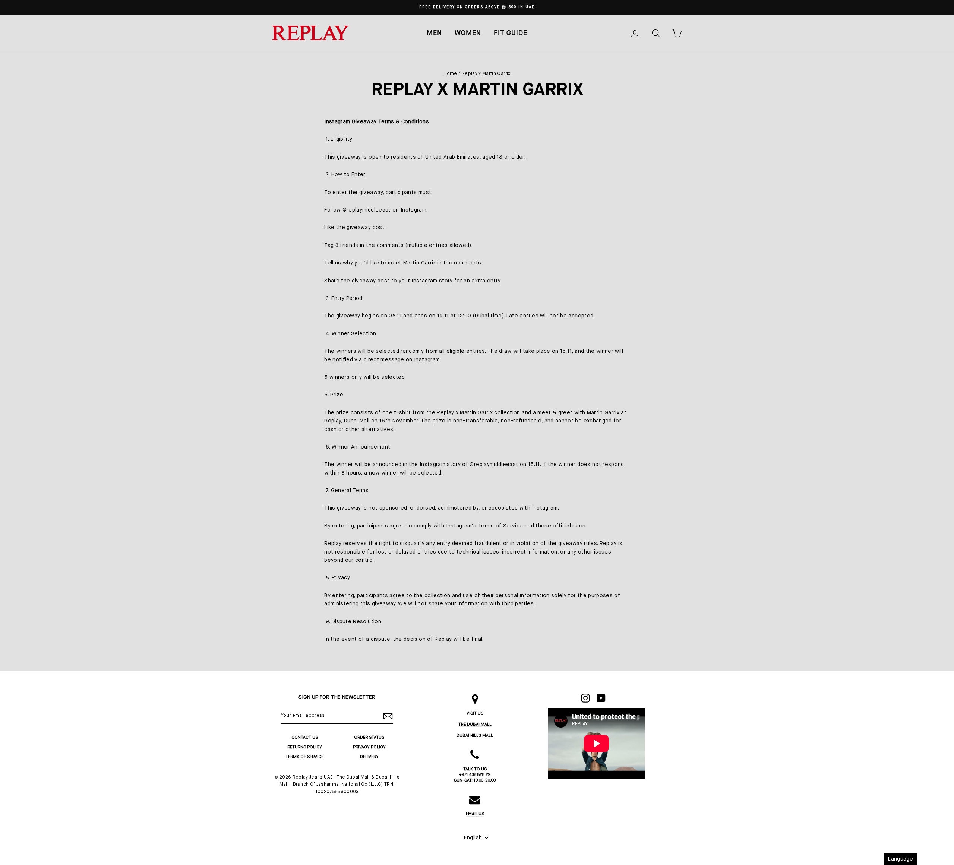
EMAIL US (475, 814)
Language (900, 859)
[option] (477, 7)
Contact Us (304, 737)
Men (434, 33)
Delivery (369, 757)
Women (468, 33)
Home (450, 74)
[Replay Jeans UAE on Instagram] (585, 698)
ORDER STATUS (369, 737)
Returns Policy (304, 747)
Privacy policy (369, 747)
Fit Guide (510, 33)
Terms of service (304, 757)
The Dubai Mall (475, 724)
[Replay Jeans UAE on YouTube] (601, 698)
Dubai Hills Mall (475, 735)
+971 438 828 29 (475, 775)
